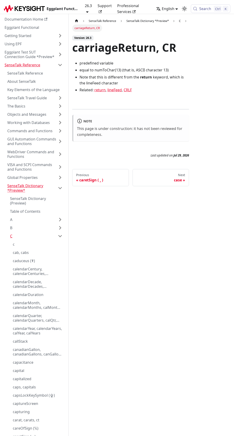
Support (105, 5)
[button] (33, 35)
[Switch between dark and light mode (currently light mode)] (184, 8)
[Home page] (76, 20)
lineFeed (114, 89)
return (100, 89)
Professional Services (128, 8)
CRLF (128, 89)
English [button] (168, 8)
